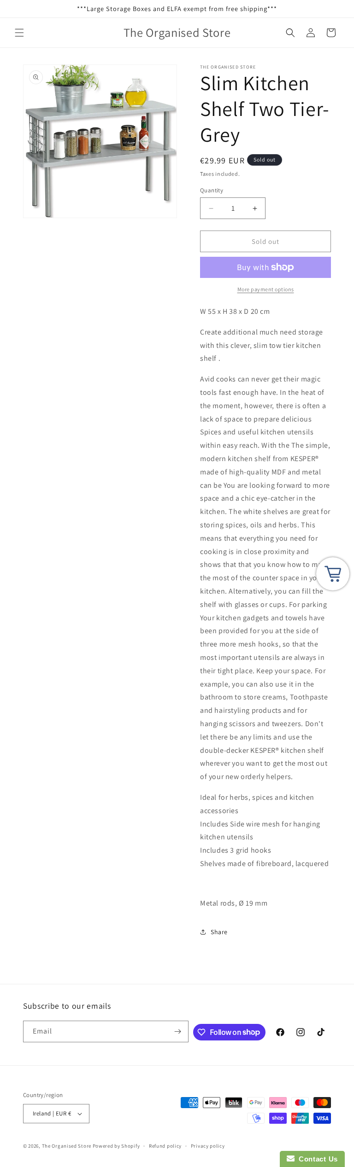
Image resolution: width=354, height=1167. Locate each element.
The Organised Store (66, 1146)
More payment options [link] (265, 289)
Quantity (211, 190)
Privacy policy (208, 1146)
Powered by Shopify (116, 1146)
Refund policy (165, 1146)
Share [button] (219, 932)
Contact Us (316, 1159)
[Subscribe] (178, 1031)
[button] (19, 33)
